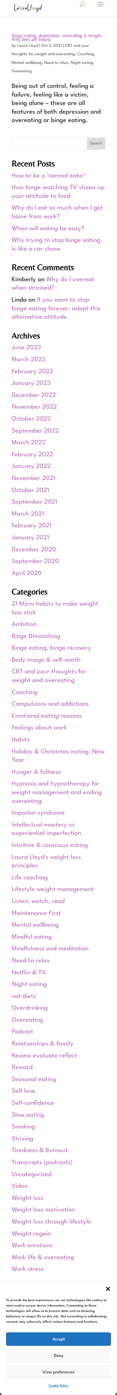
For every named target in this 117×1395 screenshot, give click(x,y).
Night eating (82, 63)
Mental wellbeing (27, 63)
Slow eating (28, 1115)
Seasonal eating (34, 1080)
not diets (24, 997)
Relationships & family (43, 1044)
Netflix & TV (29, 973)
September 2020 (35, 562)
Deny (58, 1356)
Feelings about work (39, 728)
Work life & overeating (43, 1258)
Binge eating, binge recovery (51, 648)
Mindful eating (32, 937)
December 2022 (34, 395)
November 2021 (34, 478)
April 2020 (27, 574)
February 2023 (32, 372)
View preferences (58, 1372)
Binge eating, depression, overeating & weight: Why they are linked (57, 37)
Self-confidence (33, 1103)
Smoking (23, 1127)
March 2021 (28, 514)
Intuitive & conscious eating (50, 845)
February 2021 (32, 526)
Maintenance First (36, 914)
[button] (108, 1289)
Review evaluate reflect (44, 1056)
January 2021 (30, 538)
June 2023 (26, 348)
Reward (22, 1068)
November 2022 (34, 407)
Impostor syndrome (38, 813)
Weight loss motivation (43, 1210)
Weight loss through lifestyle (51, 1222)
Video (20, 1186)
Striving (22, 1139)
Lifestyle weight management (53, 890)
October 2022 (31, 419)
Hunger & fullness (36, 772)
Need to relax (56, 63)
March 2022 (29, 443)
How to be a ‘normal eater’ (49, 176)
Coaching (85, 54)
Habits (21, 740)
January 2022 (31, 466)
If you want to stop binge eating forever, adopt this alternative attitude (56, 308)
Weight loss (28, 1198)
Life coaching (30, 878)
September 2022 (35, 431)
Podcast (22, 1032)
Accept (58, 1339)
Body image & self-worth (46, 660)
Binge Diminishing (36, 636)
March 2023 (29, 360)
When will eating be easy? (48, 229)
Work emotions (32, 1246)
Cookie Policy (58, 1386)
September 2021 (34, 502)
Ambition (24, 624)
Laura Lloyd (27, 46)
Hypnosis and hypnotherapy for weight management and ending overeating (57, 792)
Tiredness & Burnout (40, 1151)
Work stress (28, 1269)
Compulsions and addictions (50, 704)
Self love (23, 1091)
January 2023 (31, 383)
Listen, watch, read (38, 902)
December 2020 (34, 550)
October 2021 (30, 490)
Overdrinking (30, 1008)
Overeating (22, 71)
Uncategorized (32, 1175)
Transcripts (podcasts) (42, 1163)
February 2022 (32, 455)
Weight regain (31, 1234)
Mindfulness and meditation (50, 949)
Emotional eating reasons (47, 716)
